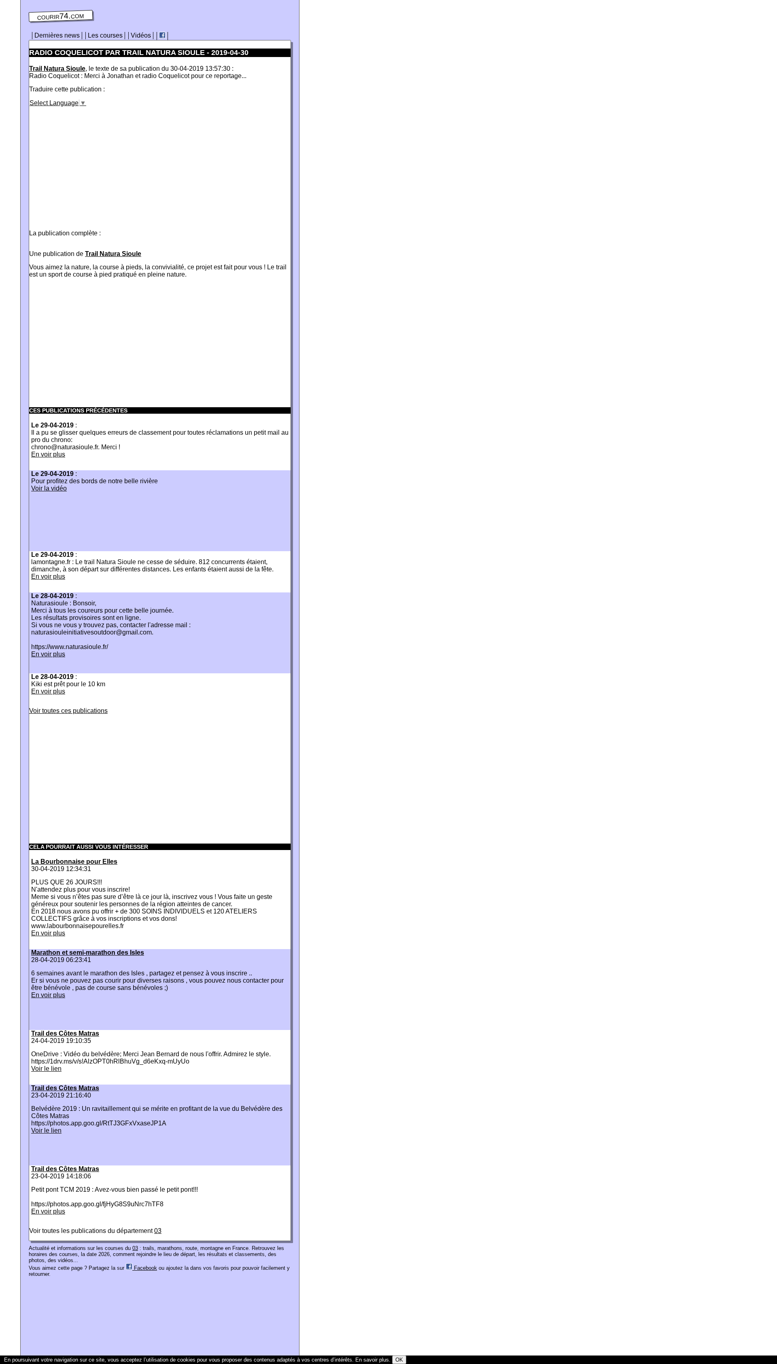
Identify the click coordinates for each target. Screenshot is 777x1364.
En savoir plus (372, 1360)
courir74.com (61, 16)
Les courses (105, 35)
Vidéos (141, 35)
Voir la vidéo (49, 488)
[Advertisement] (97, 163)
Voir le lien (46, 1068)
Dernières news (57, 35)
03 (157, 1230)
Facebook (144, 1268)
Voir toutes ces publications (68, 710)
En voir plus (48, 454)
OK (399, 1360)
